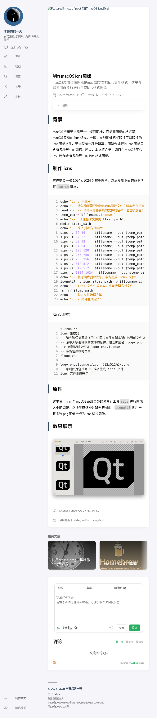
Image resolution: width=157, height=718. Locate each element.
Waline (134, 663)
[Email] (12, 48)
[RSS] (19, 48)
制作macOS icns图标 (72, 76)
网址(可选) (120, 587)
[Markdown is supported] (59, 627)
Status (56, 694)
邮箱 (89, 587)
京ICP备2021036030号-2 (61, 702)
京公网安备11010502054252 (89, 702)
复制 (138, 202)
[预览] (75, 627)
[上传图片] (70, 627)
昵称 (60, 587)
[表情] (65, 627)
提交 (134, 627)
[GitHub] (6, 48)
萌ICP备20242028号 (58, 706)
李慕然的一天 (13, 31)
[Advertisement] (100, 43)
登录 (121, 627)
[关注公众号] (25, 48)
